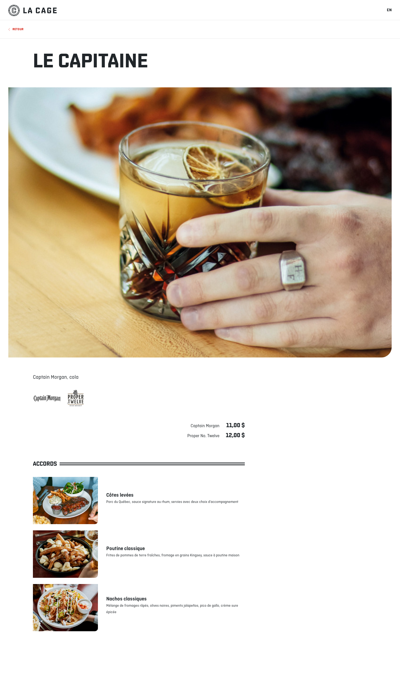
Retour (18, 29)
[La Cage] (32, 10)
